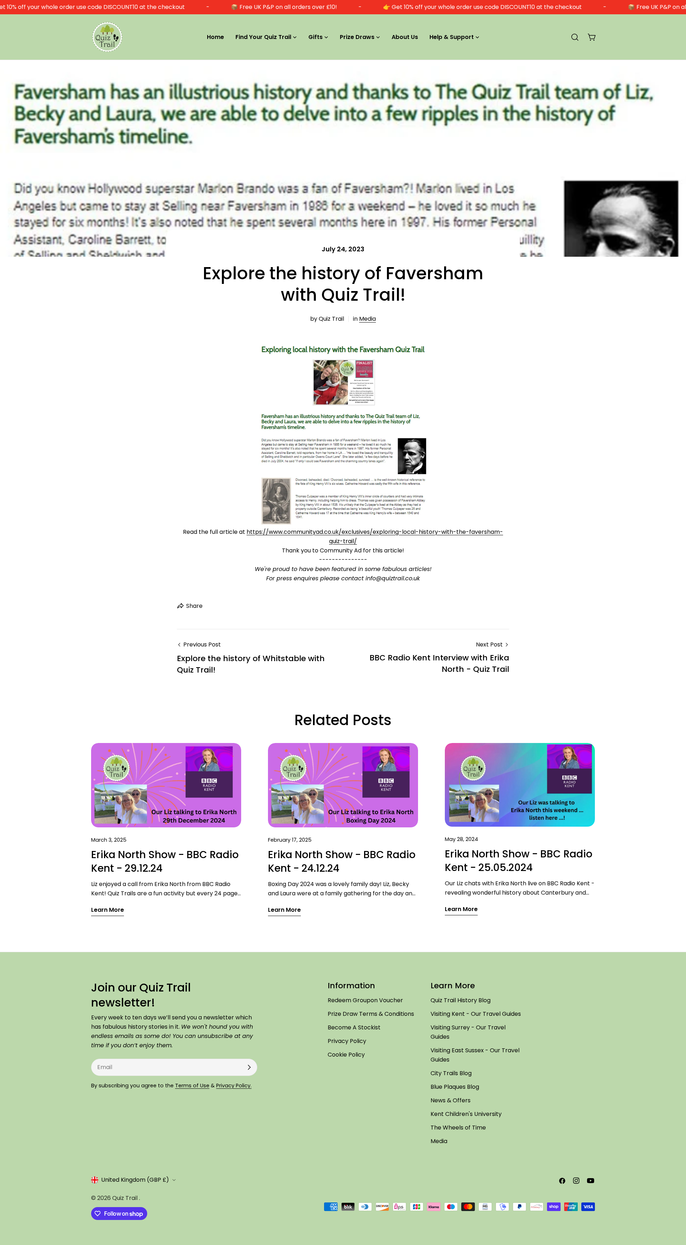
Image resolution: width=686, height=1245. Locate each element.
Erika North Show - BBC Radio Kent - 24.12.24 (342, 861)
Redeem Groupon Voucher (365, 1000)
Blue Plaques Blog (455, 1087)
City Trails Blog (451, 1073)
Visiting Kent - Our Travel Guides (476, 1014)
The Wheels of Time (458, 1127)
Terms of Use (192, 1085)
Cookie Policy (346, 1054)
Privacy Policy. (234, 1085)
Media (367, 319)
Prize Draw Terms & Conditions (371, 1014)
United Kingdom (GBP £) (135, 1180)
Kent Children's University (466, 1114)
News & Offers (451, 1100)
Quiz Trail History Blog (461, 1000)
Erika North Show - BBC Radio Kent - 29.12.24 (165, 861)
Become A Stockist (354, 1027)
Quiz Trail (125, 1198)
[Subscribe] (249, 1067)
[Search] (575, 37)
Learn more (107, 910)
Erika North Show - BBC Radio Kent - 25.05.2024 (518, 861)
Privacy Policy (347, 1041)
